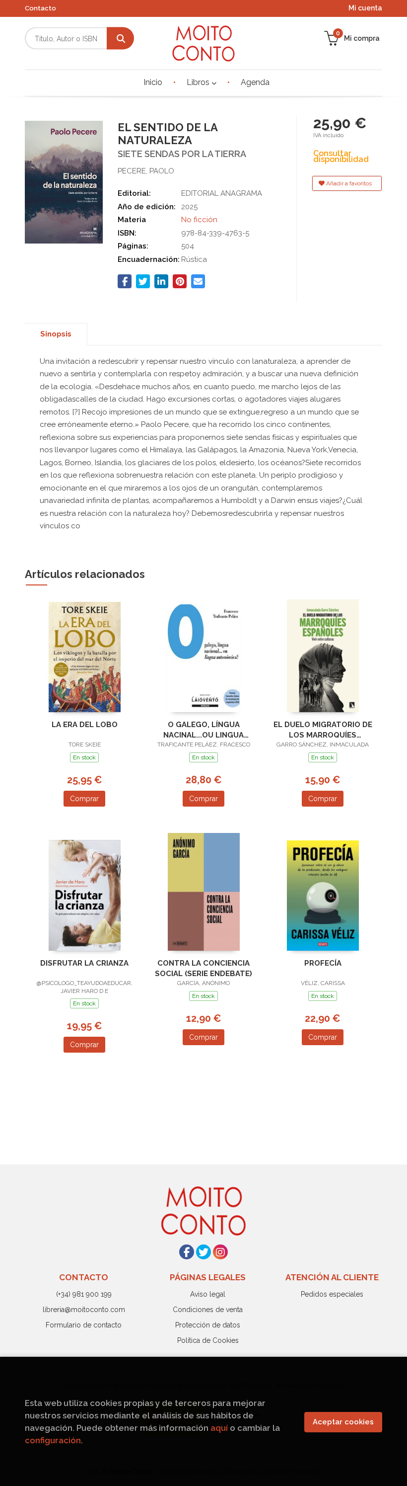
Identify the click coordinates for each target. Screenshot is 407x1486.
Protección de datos (207, 1325)
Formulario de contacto (84, 1325)
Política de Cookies (208, 1340)
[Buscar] (120, 38)
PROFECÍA (322, 963)
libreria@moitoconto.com (84, 1310)
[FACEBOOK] (186, 1251)
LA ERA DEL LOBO (85, 724)
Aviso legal (207, 1294)
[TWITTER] (203, 1251)
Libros (199, 82)
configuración (53, 1440)
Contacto (40, 8)
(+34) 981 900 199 (84, 1294)
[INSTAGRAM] (220, 1251)
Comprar (84, 799)
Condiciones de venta (208, 1310)
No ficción (199, 219)
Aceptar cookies (343, 1421)
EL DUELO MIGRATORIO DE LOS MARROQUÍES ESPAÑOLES (322, 730)
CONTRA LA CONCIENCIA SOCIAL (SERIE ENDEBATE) (203, 968)
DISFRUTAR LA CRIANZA (84, 963)
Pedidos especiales (332, 1294)
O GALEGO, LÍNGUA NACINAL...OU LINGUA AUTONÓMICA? (203, 730)
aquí (219, 1428)
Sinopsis (55, 334)
